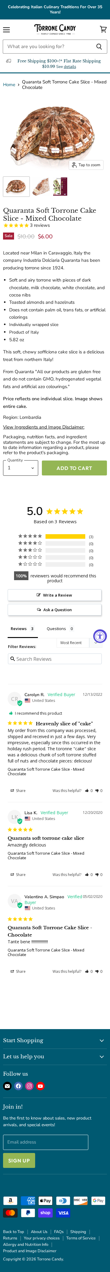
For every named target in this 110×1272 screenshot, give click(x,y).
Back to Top (13, 1232)
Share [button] (20, 790)
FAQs (59, 1232)
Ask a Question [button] (57, 609)
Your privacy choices (42, 1238)
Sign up (19, 1160)
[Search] (99, 47)
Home (9, 84)
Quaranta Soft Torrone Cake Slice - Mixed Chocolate (46, 771)
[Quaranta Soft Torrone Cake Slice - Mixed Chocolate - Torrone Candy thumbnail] (16, 186)
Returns (10, 1238)
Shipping (78, 1232)
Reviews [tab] (19, 628)
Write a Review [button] (57, 595)
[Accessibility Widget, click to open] (100, 636)
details (70, 66)
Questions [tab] (56, 628)
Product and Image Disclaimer (30, 1251)
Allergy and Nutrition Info (25, 1244)
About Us (39, 1232)
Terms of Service (81, 1238)
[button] (88, 790)
